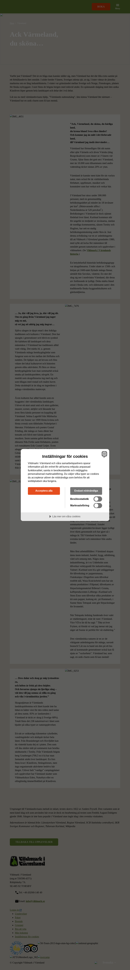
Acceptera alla (43, 490)
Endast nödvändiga (86, 490)
